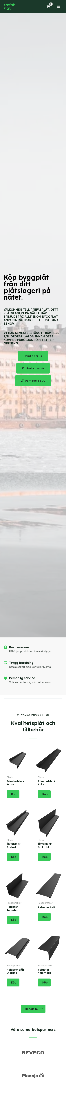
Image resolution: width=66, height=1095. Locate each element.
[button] (33, 356)
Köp (13, 794)
